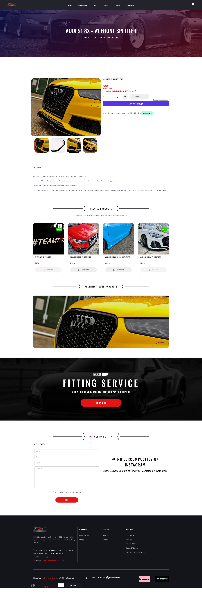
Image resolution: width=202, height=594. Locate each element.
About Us (106, 535)
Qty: (104, 96)
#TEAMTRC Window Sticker (43, 257)
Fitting (81, 539)
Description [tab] (37, 167)
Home (86, 37)
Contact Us (130, 535)
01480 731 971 (49, 557)
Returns (129, 539)
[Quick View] (36, 235)
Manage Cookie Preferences (136, 552)
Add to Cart (139, 96)
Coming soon (84, 535)
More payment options (160, 100)
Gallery (105, 539)
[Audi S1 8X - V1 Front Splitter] (41, 145)
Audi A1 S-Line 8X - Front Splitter (80, 257)
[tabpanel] (101, 183)
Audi (110, 88)
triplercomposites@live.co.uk (54, 561)
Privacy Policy (131, 544)
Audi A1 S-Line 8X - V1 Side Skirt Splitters (118, 257)
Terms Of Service (132, 548)
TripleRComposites (48, 578)
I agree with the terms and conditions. (67, 492)
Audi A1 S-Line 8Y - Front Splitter (150, 257)
